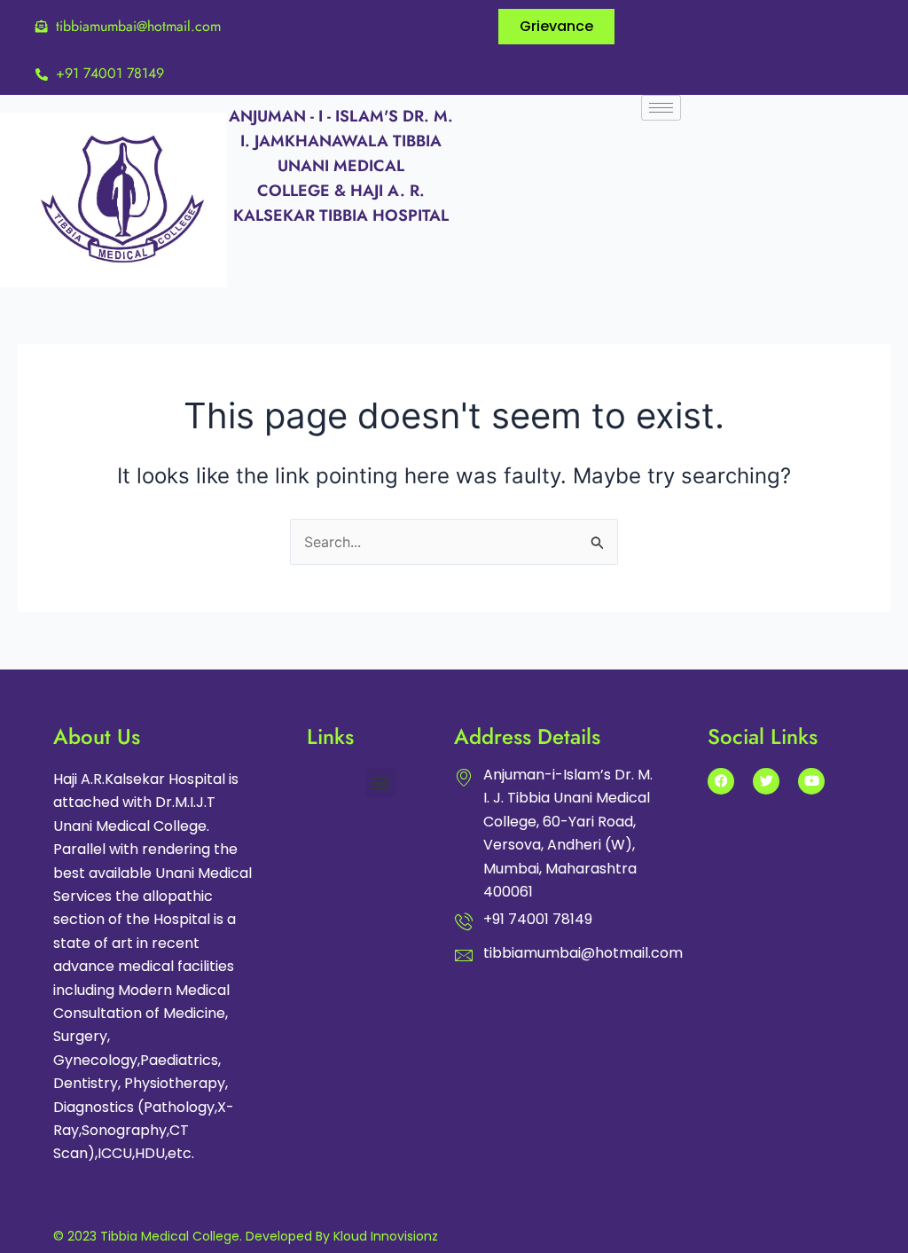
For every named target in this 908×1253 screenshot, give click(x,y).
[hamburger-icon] (661, 108)
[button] (380, 782)
